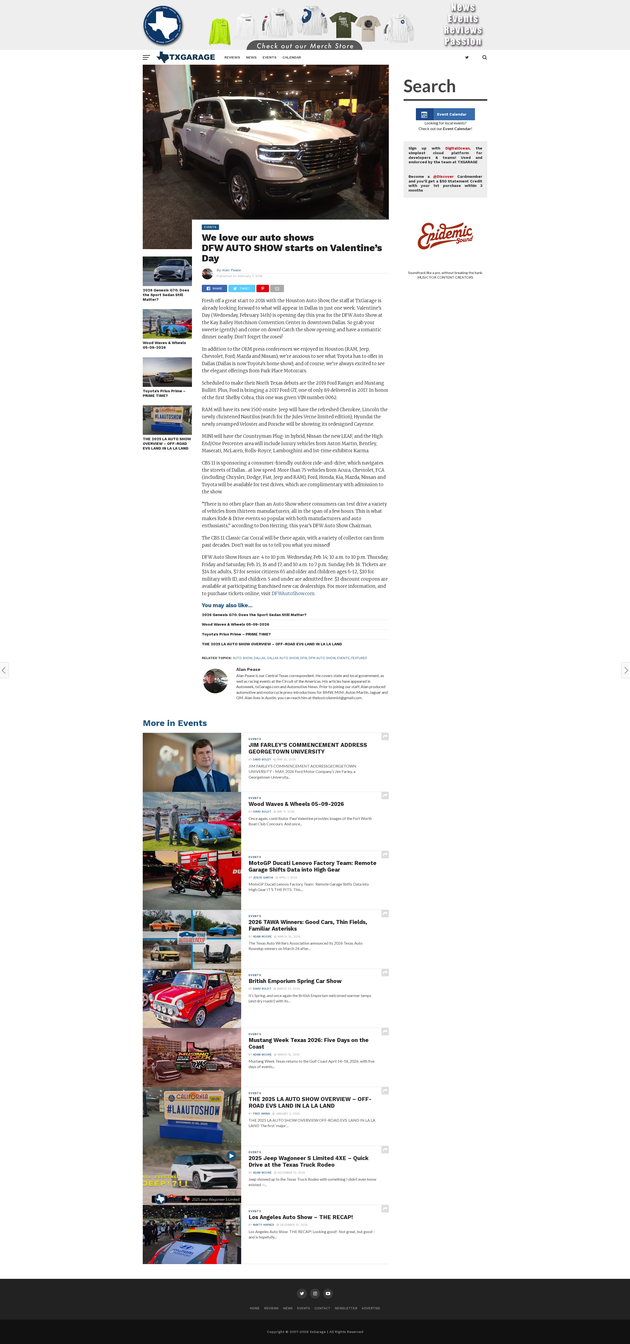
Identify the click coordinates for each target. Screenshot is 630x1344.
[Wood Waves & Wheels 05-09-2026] (167, 337)
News (251, 57)
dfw (303, 658)
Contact (322, 1308)
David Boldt (262, 759)
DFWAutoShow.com (293, 593)
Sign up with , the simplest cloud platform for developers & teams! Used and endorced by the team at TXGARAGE (445, 155)
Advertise (371, 1308)
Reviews (232, 57)
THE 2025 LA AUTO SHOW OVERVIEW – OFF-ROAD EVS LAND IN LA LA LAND (167, 443)
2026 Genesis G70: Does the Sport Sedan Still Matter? (166, 295)
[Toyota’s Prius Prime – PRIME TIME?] (167, 385)
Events (270, 57)
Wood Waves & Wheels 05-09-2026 (164, 345)
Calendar (292, 57)
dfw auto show (322, 658)
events (343, 658)
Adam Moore (262, 936)
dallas (259, 658)
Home (255, 1308)
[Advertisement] (445, 487)
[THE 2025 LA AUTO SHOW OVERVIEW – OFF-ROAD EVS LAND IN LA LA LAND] (167, 433)
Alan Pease (231, 270)
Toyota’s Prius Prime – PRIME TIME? (164, 393)
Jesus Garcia (263, 877)
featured (359, 658)
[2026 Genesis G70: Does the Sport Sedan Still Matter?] (167, 284)
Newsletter (346, 1308)
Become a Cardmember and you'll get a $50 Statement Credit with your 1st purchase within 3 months (445, 183)
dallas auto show (283, 658)
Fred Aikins (261, 1113)
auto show (242, 658)
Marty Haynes (263, 1224)
